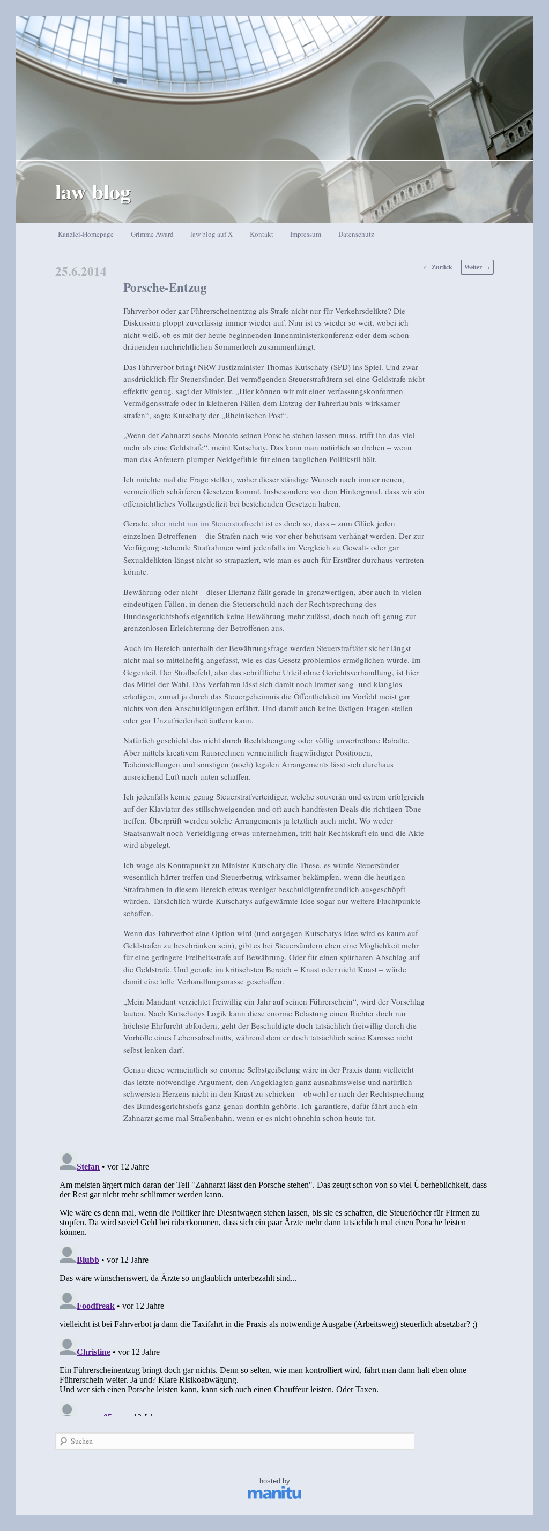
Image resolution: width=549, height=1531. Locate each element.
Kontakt (261, 234)
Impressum (305, 234)
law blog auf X (211, 234)
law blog (93, 191)
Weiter (477, 266)
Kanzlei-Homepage (86, 234)
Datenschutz (356, 234)
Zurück (438, 266)
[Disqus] (274, 1282)
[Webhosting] (274, 1496)
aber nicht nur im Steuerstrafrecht (207, 523)
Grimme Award (152, 234)
